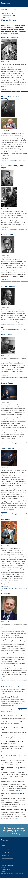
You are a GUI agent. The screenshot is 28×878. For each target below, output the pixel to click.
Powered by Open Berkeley (7, 865)
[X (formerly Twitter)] (2, 843)
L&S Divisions (9, 13)
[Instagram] (8, 843)
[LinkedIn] (5, 843)
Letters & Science (8, 9)
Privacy (3, 871)
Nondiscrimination (5, 869)
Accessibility (4, 867)
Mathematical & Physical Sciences (11, 15)
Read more (15, 818)
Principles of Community (8, 858)
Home (2, 13)
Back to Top (24, 876)
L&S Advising (5, 855)
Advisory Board (5, 852)
